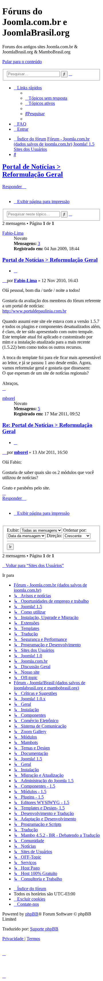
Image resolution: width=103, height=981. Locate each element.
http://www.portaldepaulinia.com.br (34, 311)
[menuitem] (46, 98)
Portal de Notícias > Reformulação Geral (32, 170)
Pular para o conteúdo (22, 61)
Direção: (55, 535)
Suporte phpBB (44, 928)
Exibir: (13, 530)
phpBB (31, 913)
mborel (8, 398)
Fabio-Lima (12, 233)
